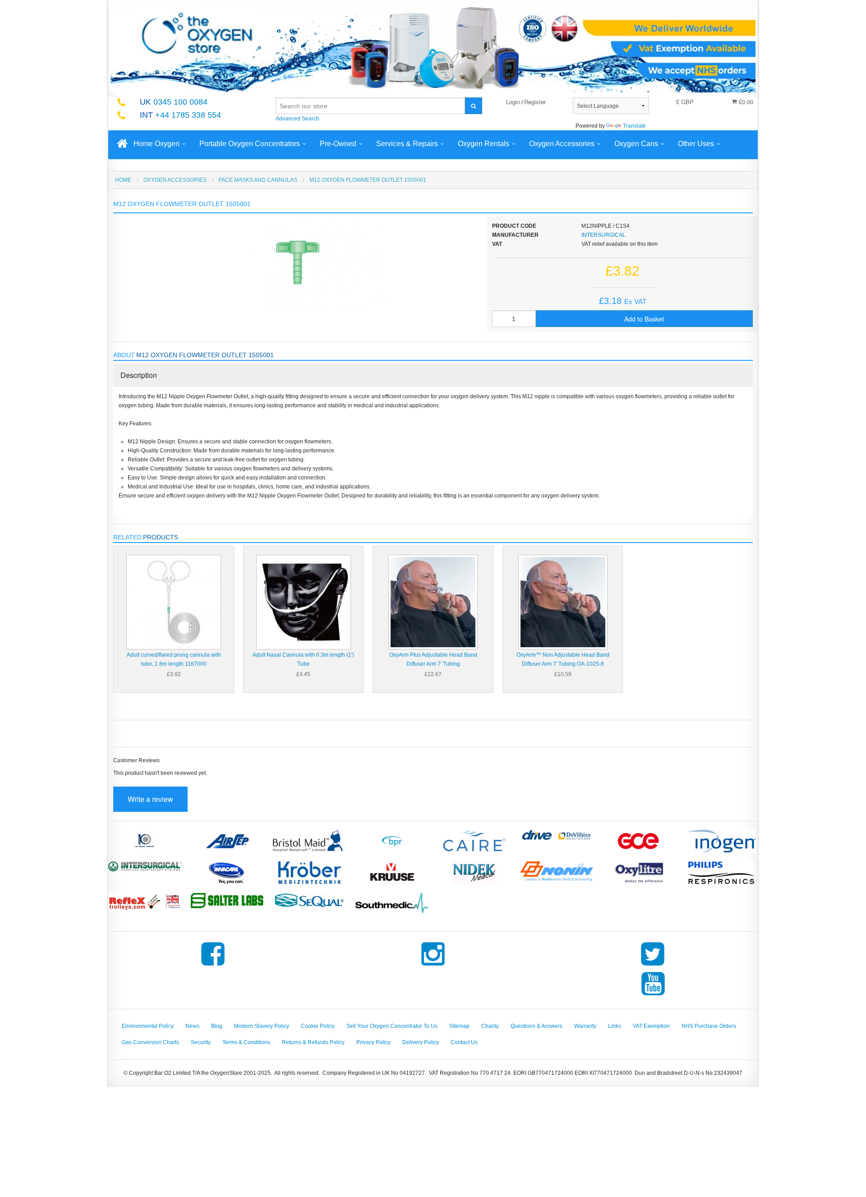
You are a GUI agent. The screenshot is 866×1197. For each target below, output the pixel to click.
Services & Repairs (407, 143)
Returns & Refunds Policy (313, 1042)
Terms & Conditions (246, 1042)
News (192, 1026)
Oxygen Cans (636, 143)
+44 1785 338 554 (180, 115)
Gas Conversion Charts (150, 1042)
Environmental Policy (148, 1026)
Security (201, 1042)
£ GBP (685, 101)
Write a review (150, 799)
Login (513, 101)
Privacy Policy (373, 1042)
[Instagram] (433, 965)
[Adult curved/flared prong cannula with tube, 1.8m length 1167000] (174, 601)
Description (138, 375)
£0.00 (745, 101)
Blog (216, 1026)
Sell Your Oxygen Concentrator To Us (392, 1026)
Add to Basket (644, 318)
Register (535, 101)
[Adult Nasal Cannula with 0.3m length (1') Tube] (303, 601)
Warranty (585, 1026)
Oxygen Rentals (483, 143)
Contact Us (464, 1042)
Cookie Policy (318, 1026)
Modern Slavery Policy (261, 1026)
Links (614, 1026)
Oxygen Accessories (561, 143)
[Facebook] (212, 965)
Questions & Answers (536, 1026)
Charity (490, 1026)
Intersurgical (603, 235)
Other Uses (696, 143)
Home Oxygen (157, 143)
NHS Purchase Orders (709, 1026)
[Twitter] (652, 965)
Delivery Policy (420, 1042)
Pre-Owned (338, 143)
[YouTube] (653, 995)
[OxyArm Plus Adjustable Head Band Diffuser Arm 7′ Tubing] (433, 601)
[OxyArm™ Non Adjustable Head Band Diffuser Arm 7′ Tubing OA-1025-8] (563, 601)
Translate (634, 126)
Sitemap (459, 1026)
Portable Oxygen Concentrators (249, 143)
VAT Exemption (651, 1026)
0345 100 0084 (173, 101)
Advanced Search (297, 118)
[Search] (473, 105)
